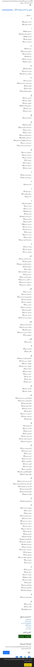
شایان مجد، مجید (26, 299)
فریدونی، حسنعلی (26, 416)
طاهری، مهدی (27, 349)
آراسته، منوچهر (26, 22)
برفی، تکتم (27, 48)
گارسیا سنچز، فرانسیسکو (24, 481)
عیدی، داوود (27, 381)
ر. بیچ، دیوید (27, 191)
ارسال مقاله (28, 625)
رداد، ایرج (28, 196)
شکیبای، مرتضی (26, 310)
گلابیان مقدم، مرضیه (25, 489)
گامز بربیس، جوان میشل (24, 486)
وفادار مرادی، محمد (25, 597)
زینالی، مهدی (27, 237)
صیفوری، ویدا (27, 335)
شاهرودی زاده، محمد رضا (24, 297)
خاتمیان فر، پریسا (26, 152)
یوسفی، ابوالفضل (26, 609)
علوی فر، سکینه (26, 363)
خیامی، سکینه (27, 168)
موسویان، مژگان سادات (24, 557)
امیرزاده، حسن (27, 42)
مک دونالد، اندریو (26, 529)
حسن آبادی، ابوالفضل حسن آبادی (22, 140)
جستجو (29, 15)
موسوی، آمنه (27, 552)
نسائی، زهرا (27, 572)
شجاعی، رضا (27, 304)
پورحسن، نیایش (26, 71)
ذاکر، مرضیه (27, 184)
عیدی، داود (27, 376)
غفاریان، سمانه (26, 388)
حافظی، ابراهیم (27, 125)
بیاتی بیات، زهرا (26, 59)
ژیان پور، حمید (27, 249)
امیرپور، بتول (27, 39)
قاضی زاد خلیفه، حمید (25, 439)
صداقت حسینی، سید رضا (24, 332)
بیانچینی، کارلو (27, 61)
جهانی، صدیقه (27, 111)
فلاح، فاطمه (27, 419)
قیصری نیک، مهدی (26, 441)
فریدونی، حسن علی (25, 413)
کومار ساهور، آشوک (25, 474)
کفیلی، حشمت (27, 464)
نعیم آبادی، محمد (26, 585)
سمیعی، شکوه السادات (25, 272)
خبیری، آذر (27, 160)
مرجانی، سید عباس (25, 521)
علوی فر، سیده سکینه (25, 366)
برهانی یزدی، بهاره (26, 51)
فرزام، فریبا (27, 411)
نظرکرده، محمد (26, 580)
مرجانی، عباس (27, 526)
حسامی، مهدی (27, 130)
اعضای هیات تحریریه (26, 623)
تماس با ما (28, 627)
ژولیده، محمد (27, 246)
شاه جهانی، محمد (26, 294)
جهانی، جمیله (27, 108)
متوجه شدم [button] (28, 665)
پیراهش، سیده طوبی (25, 74)
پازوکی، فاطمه (27, 68)
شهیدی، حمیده (26, 312)
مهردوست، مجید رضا (25, 549)
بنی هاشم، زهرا (26, 54)
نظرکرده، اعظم (27, 577)
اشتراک (6, 652)
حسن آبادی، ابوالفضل (25, 138)
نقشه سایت (28, 629)
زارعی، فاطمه (27, 211)
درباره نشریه (28, 621)
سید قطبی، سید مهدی (24, 279)
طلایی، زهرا (27, 351)
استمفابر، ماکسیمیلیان (25, 34)
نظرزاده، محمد (27, 574)
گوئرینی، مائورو (26, 494)
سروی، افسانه (27, 266)
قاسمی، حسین (27, 428)
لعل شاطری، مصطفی (25, 501)
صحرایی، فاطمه (26, 330)
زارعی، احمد (27, 206)
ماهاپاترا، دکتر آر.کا (25, 508)
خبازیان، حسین (26, 157)
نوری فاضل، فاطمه (26, 590)
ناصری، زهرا (27, 569)
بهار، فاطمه (27, 56)
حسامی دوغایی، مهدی (25, 135)
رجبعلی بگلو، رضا (26, 194)
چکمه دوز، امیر (26, 118)
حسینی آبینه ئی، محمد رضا (24, 145)
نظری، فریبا (27, 582)
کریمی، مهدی (27, 456)
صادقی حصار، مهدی (25, 324)
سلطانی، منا (27, 269)
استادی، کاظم (27, 31)
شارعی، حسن (27, 291)
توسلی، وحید (27, 80)
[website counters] (24, 637)
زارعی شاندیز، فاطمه (25, 216)
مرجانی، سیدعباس (26, 523)
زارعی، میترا (27, 214)
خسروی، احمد (27, 163)
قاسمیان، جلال (27, 433)
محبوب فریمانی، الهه (25, 516)
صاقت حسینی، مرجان (25, 327)
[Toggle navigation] (18, 5)
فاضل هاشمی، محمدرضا (24, 400)
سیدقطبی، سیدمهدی (25, 285)
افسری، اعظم (27, 36)
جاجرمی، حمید (27, 98)
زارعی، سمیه (27, 208)
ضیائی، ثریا (27, 342)
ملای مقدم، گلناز (26, 536)
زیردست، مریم (26, 234)
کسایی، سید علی (26, 458)
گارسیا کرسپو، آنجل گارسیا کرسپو (22, 484)
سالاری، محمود (27, 261)
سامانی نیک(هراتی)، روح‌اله (24, 264)
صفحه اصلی (28, 619)
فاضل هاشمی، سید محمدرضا (23, 398)
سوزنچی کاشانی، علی (25, 277)
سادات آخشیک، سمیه (25, 259)
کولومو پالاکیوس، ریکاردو (24, 471)
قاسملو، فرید (27, 426)
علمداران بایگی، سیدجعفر (24, 358)
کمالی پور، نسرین (26, 469)
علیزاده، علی (27, 368)
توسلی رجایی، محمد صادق (24, 83)
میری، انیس (27, 560)
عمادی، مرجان (27, 371)
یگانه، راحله (27, 604)
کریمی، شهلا (27, 453)
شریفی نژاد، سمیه (26, 307)
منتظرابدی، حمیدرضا (25, 542)
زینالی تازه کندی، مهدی (25, 240)
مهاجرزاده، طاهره (26, 544)
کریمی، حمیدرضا (26, 451)
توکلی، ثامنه (27, 86)
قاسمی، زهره (27, 431)
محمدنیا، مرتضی (26, 518)
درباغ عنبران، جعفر (25, 175)
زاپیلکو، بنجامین (26, 203)
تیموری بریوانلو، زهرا (25, 91)
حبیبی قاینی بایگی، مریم (24, 127)
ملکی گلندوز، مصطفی (25, 539)
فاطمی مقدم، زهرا (26, 403)
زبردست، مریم (26, 224)
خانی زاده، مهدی (26, 155)
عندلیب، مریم (27, 374)
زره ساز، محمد (27, 227)
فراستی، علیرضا (26, 408)
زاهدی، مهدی (27, 219)
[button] (23, 661)
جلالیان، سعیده (26, 100)
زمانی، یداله (27, 232)
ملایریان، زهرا (27, 531)
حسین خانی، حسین (26, 143)
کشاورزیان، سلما (26, 461)
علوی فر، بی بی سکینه (25, 361)
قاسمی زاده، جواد (26, 436)
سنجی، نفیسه (27, 274)
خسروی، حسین (26, 165)
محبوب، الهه (27, 510)
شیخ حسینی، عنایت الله (25, 317)
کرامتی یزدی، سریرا (25, 448)
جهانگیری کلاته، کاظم (25, 106)
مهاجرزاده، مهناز (26, 547)
